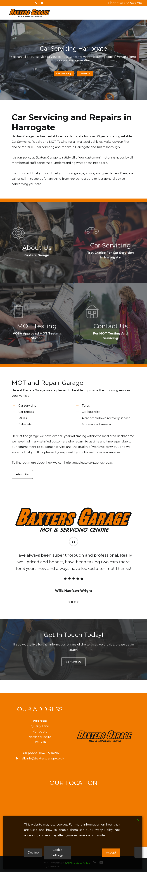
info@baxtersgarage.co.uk (45, 758)
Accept (111, 852)
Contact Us (73, 73)
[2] (72, 602)
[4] (78, 602)
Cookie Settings (57, 852)
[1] (69, 602)
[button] (136, 13)
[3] (75, 602)
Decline (33, 852)
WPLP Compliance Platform (78, 863)
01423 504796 (49, 753)
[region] (73, 571)
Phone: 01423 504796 (125, 3)
